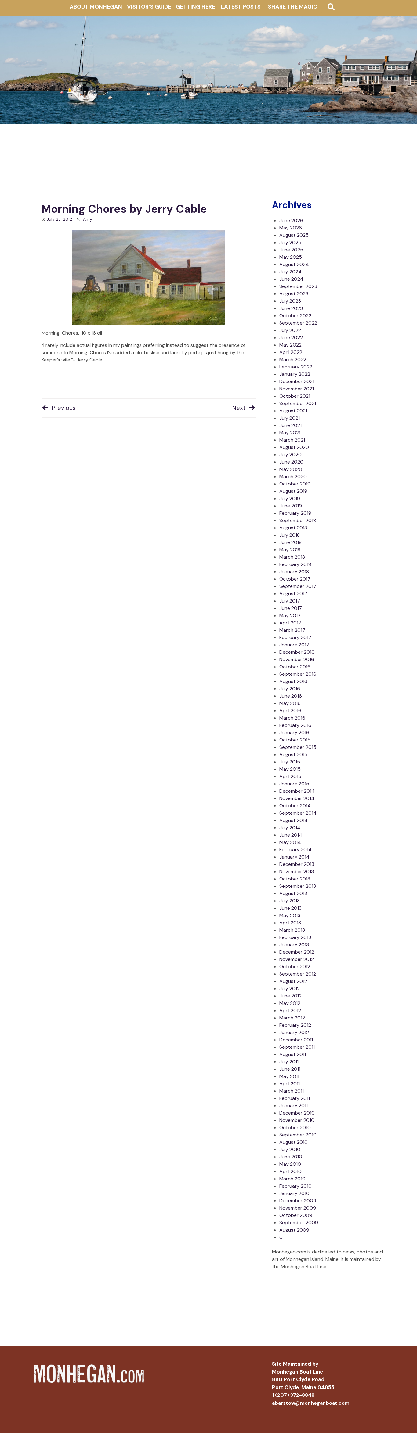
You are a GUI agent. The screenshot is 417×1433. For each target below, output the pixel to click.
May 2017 (290, 615)
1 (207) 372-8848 (293, 1395)
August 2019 (293, 491)
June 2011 (289, 1069)
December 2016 (296, 652)
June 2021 (290, 425)
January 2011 (293, 1105)
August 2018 (293, 527)
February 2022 (295, 367)
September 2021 (297, 403)
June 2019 (290, 506)
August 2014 (293, 820)
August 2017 (293, 593)
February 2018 (295, 564)
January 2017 (294, 645)
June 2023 (291, 308)
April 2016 (290, 710)
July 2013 (289, 901)
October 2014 (295, 805)
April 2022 (290, 352)
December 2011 (296, 1040)
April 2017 (290, 623)
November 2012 (296, 959)
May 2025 (290, 257)
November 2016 (296, 659)
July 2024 (290, 271)
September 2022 (298, 323)
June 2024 (291, 279)
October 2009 (295, 1215)
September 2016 (297, 674)
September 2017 (297, 586)
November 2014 (296, 798)
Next (238, 408)
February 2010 (295, 1186)
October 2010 (295, 1127)
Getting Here (195, 6)
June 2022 (291, 337)
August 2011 (292, 1054)
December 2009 (297, 1200)
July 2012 (289, 988)
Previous (64, 408)
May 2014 (290, 842)
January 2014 (294, 857)
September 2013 (297, 886)
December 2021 (296, 381)
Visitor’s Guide (149, 6)
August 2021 (293, 410)
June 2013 (290, 908)
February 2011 (294, 1098)
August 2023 (293, 293)
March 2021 (292, 440)
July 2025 (290, 242)
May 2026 (290, 228)
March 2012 (292, 1018)
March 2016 (292, 718)
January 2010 (294, 1193)
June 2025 (291, 250)
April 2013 (290, 922)
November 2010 (296, 1120)
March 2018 (292, 557)
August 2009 (294, 1230)
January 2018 (294, 571)
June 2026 (291, 220)
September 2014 (298, 813)
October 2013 (294, 879)
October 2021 (294, 396)
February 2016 (295, 725)
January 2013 (294, 944)
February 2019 (295, 513)
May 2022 (290, 345)
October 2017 (294, 579)
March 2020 (293, 476)
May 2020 (290, 469)
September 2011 (297, 1047)
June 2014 (290, 835)
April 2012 (290, 1010)
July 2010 (289, 1149)
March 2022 (292, 359)
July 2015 (289, 762)
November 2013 (296, 871)
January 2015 (294, 784)
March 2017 (292, 630)
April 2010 (290, 1171)
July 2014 (289, 827)
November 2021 (296, 389)
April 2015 (290, 776)
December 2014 (297, 791)
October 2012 (294, 966)
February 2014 (295, 849)
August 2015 (293, 754)
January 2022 (294, 374)
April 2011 (289, 1083)
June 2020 (291, 462)
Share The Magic (292, 6)
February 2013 (295, 937)
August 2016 (293, 681)
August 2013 (293, 893)
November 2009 (297, 1208)
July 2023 (290, 301)
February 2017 (295, 637)
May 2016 (290, 703)
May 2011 (289, 1076)
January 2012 (294, 1032)
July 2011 (289, 1061)
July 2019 (289, 498)
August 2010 (293, 1142)
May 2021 (289, 432)
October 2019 (294, 484)
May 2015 (290, 769)
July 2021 (289, 418)
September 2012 (297, 974)
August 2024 (294, 264)
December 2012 (296, 952)
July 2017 (289, 601)
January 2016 (294, 732)
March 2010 (292, 1178)
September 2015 (297, 747)
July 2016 (289, 688)
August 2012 (293, 981)
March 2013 (292, 930)
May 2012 (289, 1003)
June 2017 (290, 608)
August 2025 (294, 235)
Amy (87, 219)
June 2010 (290, 1157)
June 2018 (290, 542)
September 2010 (298, 1135)
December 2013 (296, 864)
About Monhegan (96, 6)
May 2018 (289, 549)
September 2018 (297, 520)
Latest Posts (241, 6)
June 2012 (290, 996)
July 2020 (290, 454)
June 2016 (290, 696)
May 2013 (289, 915)
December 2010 (297, 1113)
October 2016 (294, 666)
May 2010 (290, 1164)
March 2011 (291, 1091)
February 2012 (295, 1025)
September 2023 (298, 286)
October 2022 (295, 315)
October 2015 (294, 740)
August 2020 (294, 447)
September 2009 (298, 1222)
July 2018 (289, 535)
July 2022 (290, 330)
